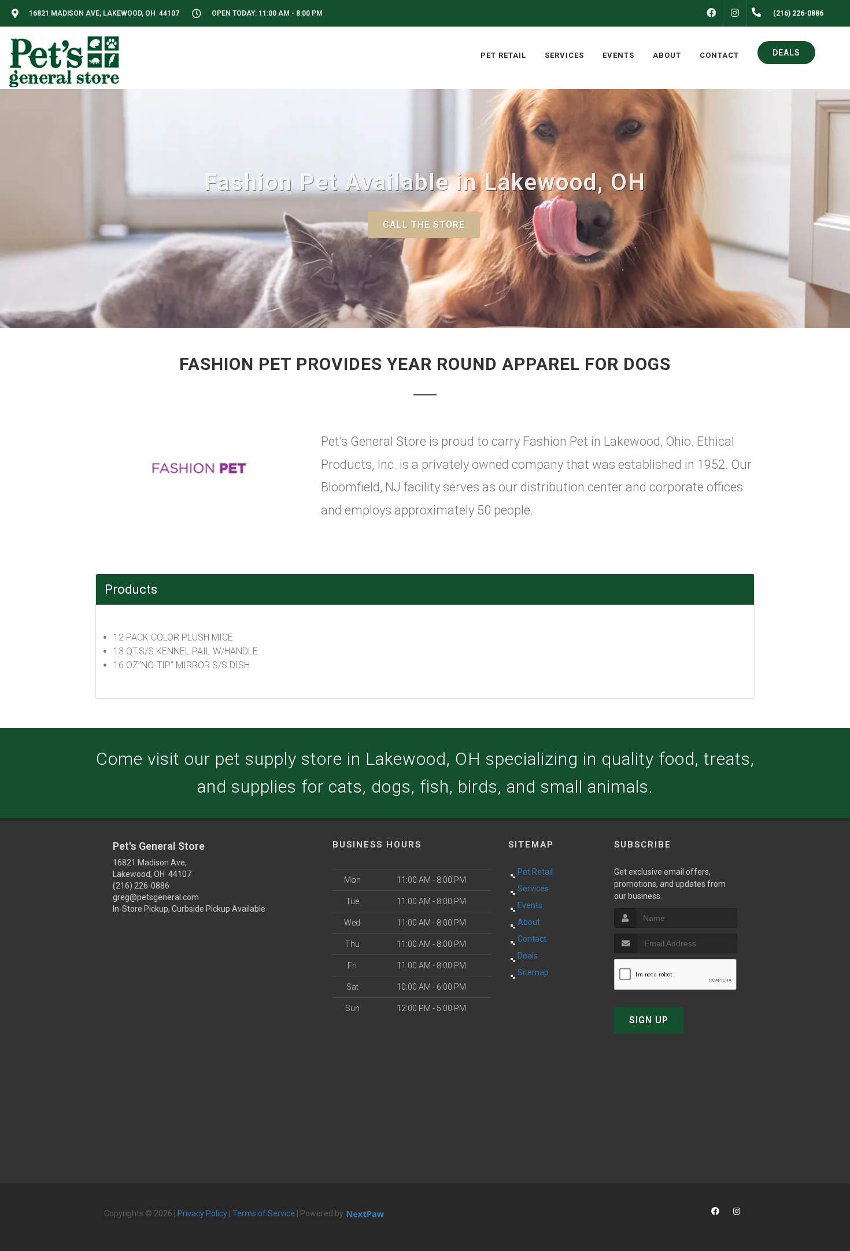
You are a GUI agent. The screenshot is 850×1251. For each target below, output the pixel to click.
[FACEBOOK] (711, 13)
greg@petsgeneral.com (156, 897)
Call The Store (424, 224)
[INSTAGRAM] (734, 13)
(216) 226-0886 (141, 885)
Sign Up (648, 1020)
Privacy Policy (202, 1213)
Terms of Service (263, 1213)
